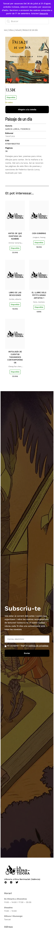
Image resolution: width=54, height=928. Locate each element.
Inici (5, 30)
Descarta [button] (43, 13)
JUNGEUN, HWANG (39, 237)
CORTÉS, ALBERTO (15, 299)
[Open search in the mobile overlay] (27, 21)
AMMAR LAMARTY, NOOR (15, 243)
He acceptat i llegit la (27, 646)
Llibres (11, 30)
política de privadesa (38, 646)
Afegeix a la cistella (27, 109)
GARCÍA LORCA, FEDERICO (17, 129)
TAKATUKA (10, 136)
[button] (27, 178)
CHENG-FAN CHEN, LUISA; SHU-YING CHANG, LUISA (15, 367)
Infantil (18, 30)
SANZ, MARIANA (39, 302)
